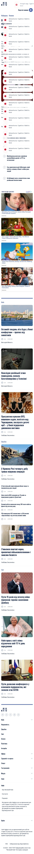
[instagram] (14, 714)
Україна (3, 441)
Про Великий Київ (7, 790)
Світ (2, 570)
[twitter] (10, 714)
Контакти (5, 794)
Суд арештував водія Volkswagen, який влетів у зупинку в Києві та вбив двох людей (18, 169)
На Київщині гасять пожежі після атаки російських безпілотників (18, 179)
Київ (2, 302)
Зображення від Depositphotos (19, 844)
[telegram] (2, 714)
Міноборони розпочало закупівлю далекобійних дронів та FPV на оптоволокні (17, 158)
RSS (6, 844)
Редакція (5, 798)
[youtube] (18, 714)
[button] (18, 719)
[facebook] (6, 714)
